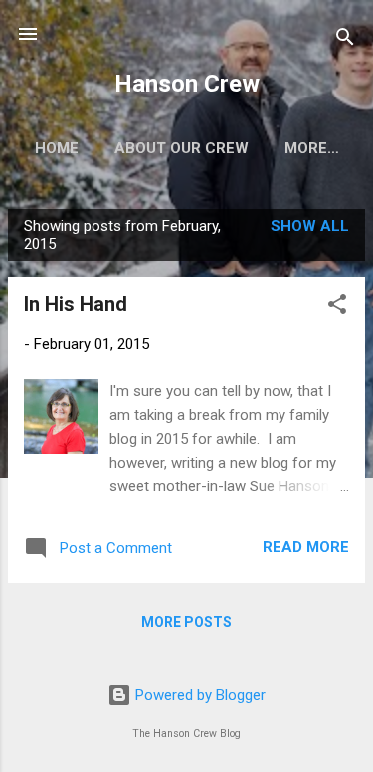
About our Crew (181, 148)
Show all (310, 226)
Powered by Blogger (198, 695)
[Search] (345, 40)
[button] (337, 307)
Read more (306, 547)
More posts (186, 622)
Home (57, 148)
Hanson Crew (187, 83)
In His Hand (75, 304)
